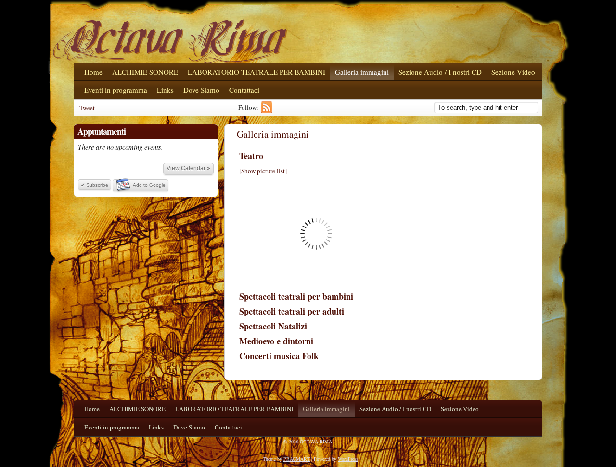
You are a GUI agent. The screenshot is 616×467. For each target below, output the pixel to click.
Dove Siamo (201, 90)
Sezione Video (513, 71)
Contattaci (244, 90)
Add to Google (149, 185)
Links (165, 90)
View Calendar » (188, 168)
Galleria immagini (362, 71)
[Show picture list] (263, 170)
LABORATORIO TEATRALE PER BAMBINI (256, 71)
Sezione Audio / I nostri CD (440, 71)
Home (93, 71)
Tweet (87, 107)
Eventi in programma (115, 90)
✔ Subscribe (94, 185)
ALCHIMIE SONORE (145, 71)
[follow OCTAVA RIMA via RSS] (268, 110)
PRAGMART (296, 458)
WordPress (348, 458)
